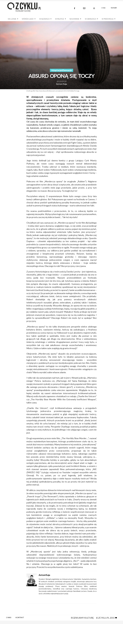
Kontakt (114, 8)
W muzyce (59, 19)
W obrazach (90, 19)
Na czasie (12, 19)
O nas (103, 8)
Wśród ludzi (28, 19)
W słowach (44, 19)
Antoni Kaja (61, 84)
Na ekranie (74, 19)
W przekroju (108, 19)
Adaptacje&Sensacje (61, 70)
